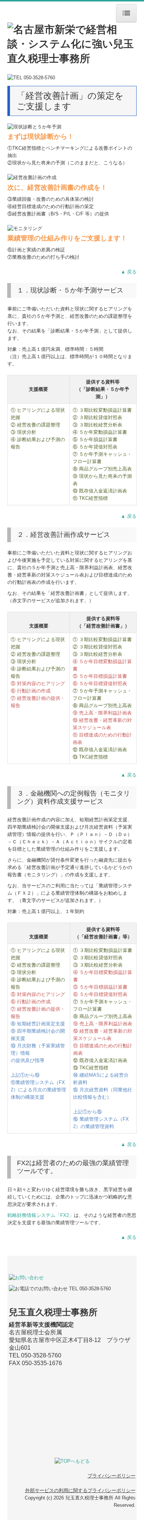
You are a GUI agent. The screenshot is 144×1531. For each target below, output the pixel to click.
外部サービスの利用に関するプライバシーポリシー (80, 1490)
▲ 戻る (129, 271)
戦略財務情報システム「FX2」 (40, 1215)
